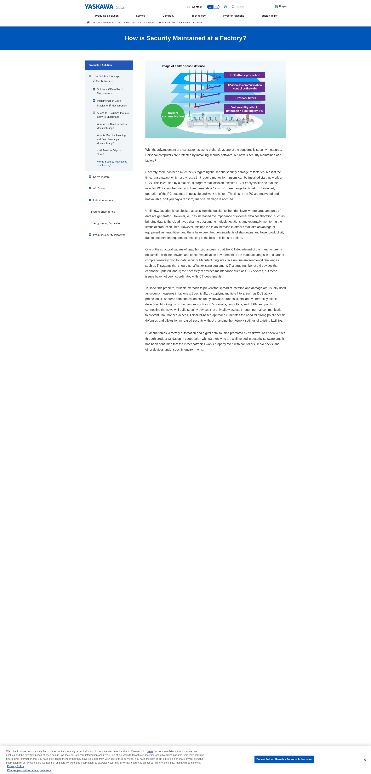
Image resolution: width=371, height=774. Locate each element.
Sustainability (269, 15)
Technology (199, 15)
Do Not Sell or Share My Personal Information (284, 759)
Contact (197, 6)
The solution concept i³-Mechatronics (136, 22)
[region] (185, 760)
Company (168, 15)
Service (140, 15)
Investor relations (233, 15)
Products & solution (107, 15)
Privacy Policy (15, 766)
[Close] (365, 759)
